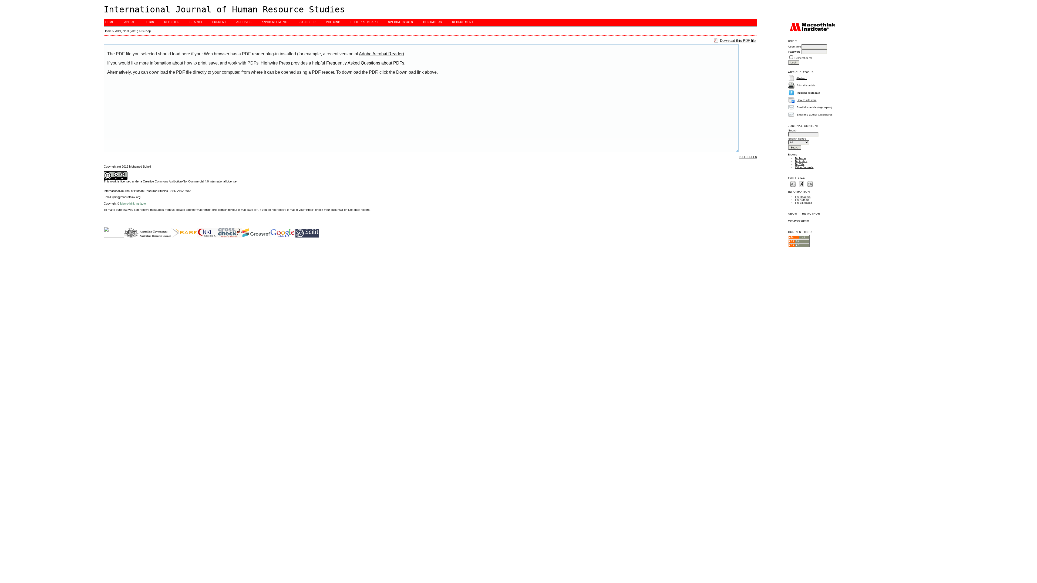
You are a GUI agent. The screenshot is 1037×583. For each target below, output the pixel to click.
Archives (243, 22)
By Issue (800, 158)
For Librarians (803, 202)
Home (109, 22)
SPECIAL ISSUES (400, 22)
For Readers (802, 196)
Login (149, 22)
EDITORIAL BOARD (364, 22)
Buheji (146, 31)
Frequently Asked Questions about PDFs (365, 63)
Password (794, 51)
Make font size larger (810, 184)
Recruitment (462, 22)
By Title (799, 164)
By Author (801, 161)
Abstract (801, 78)
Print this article (806, 85)
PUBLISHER (307, 22)
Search (196, 22)
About (129, 22)
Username (794, 46)
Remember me (803, 57)
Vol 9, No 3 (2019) (126, 31)
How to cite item (806, 100)
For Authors (802, 199)
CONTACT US (432, 22)
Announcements (275, 22)
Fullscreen (748, 156)
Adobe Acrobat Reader (381, 54)
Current (219, 22)
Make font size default (801, 184)
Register (171, 22)
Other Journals (804, 167)
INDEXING (333, 22)
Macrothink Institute (133, 203)
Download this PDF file (738, 41)
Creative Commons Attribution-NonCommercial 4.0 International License (190, 181)
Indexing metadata (808, 92)
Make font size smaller (793, 184)
